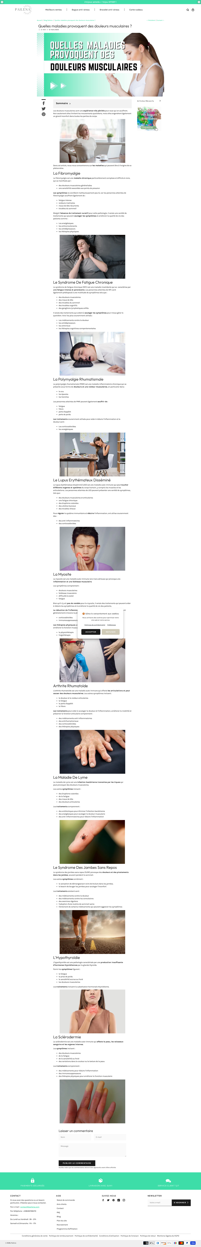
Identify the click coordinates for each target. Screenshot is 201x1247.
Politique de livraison (130, 1236)
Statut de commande (66, 1200)
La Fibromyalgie (66, 173)
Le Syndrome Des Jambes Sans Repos (85, 867)
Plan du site (62, 1220)
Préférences (111, 625)
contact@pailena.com (29, 1207)
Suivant (160, 20)
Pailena (13, 1243)
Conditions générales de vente (35, 1236)
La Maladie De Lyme (70, 777)
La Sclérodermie (67, 1036)
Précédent (151, 20)
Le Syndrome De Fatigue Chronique (83, 282)
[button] (2, 2)
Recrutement (62, 1225)
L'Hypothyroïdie (66, 957)
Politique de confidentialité (86, 1236)
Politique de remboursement (61, 1236)
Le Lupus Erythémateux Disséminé (82, 480)
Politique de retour (148, 1236)
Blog (59, 1216)
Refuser (111, 632)
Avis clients (61, 1204)
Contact (60, 1208)
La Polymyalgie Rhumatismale (78, 379)
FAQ (58, 1212)
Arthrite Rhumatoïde (70, 685)
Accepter (90, 632)
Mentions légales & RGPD (168, 1236)
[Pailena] (22, 10)
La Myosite (62, 574)
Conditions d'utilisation (109, 1236)
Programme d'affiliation (67, 1229)
